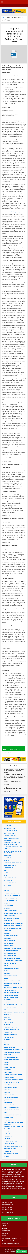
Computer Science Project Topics (14, 26)
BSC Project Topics (7, 1209)
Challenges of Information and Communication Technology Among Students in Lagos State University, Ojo (14, 777)
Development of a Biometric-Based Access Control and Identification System (14, 770)
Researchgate (6, 1230)
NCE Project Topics (7, 1202)
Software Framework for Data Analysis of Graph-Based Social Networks (13, 783)
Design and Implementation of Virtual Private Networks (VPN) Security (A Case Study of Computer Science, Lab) (14, 789)
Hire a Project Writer (7, 1212)
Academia (5, 1233)
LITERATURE (7, 1017)
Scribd (4, 1235)
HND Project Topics (7, 1207)
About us (7, 1251)
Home (4, 17)
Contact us (12, 1251)
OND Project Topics (7, 1204)
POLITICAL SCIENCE (9, 1077)
